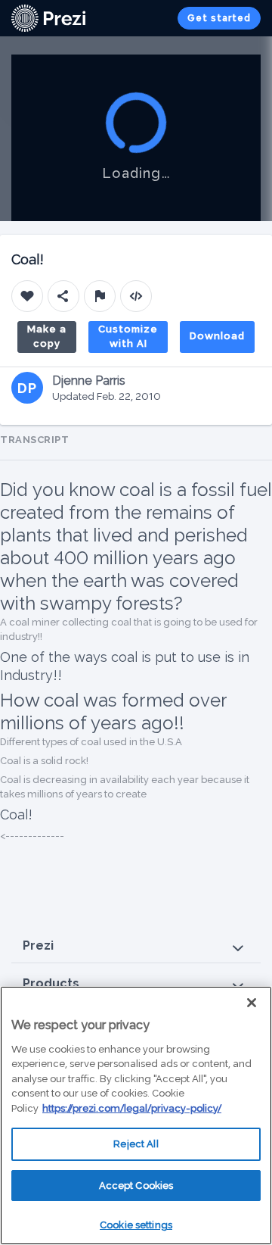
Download (217, 336)
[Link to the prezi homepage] (48, 17)
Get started (219, 18)
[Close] (251, 1002)
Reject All (135, 1144)
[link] (48, 18)
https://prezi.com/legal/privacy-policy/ (131, 1108)
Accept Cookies (136, 1185)
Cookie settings (136, 1225)
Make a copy (46, 336)
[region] (136, 1115)
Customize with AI (128, 336)
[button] (136, 946)
